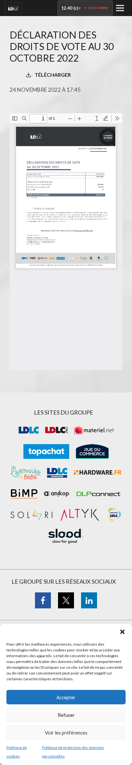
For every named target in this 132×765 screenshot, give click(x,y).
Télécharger (53, 75)
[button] (122, 632)
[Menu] (120, 8)
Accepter (66, 697)
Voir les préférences (66, 732)
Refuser (66, 715)
